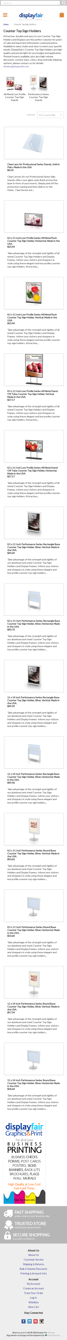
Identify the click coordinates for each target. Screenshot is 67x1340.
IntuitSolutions (53, 1335)
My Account (33, 1283)
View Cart (33, 1306)
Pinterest (36, 1321)
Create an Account (33, 1288)
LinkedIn (29, 1321)
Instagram (42, 1321)
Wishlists (34, 1302)
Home (6, 24)
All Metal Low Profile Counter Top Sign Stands (15, 97)
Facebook (23, 1321)
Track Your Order (33, 1293)
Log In (33, 1297)
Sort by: (31, 114)
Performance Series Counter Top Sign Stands (38, 97)
